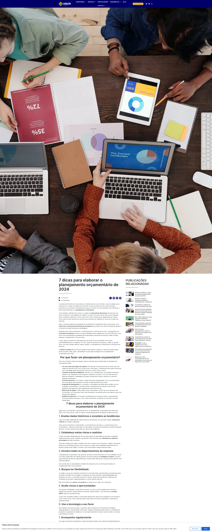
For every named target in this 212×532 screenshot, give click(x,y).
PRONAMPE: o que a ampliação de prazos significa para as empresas (143, 344)
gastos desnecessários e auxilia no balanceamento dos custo (87, 382)
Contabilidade (65, 300)
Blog (124, 2)
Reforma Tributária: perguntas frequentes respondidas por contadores (143, 300)
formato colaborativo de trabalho (70, 456)
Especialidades (103, 2)
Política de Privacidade (94, 528)
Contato (101, 5)
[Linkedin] (146, 3)
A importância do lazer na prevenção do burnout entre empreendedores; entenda (143, 338)
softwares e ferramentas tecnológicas (103, 508)
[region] (106, 527)
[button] (110, 298)
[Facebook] (149, 3)
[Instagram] (151, 3)
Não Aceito (195, 528)
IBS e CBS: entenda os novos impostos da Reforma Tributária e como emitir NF (143, 318)
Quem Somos (80, 2)
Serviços (91, 2)
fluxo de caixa (80, 337)
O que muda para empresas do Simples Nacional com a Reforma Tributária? (143, 324)
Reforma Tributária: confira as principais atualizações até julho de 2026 (143, 294)
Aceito (206, 528)
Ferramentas (114, 2)
